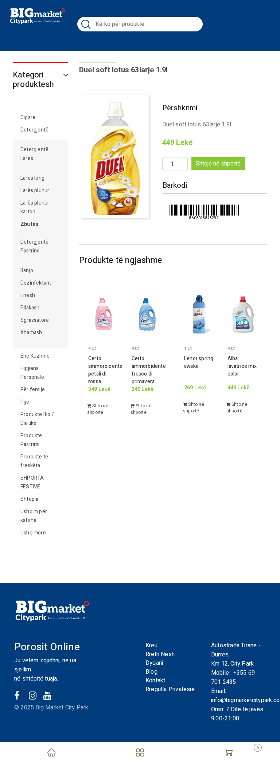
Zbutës (29, 224)
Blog (151, 671)
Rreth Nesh (160, 654)
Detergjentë (34, 130)
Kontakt (155, 680)
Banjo (26, 270)
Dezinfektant (35, 283)
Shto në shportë (97, 409)
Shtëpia (29, 499)
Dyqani (154, 663)
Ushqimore (33, 533)
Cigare (27, 117)
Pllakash (30, 308)
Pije (24, 402)
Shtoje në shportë (218, 163)
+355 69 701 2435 (233, 677)
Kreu (151, 645)
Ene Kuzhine (35, 356)
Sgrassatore (34, 320)
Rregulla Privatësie (170, 689)
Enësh (27, 295)
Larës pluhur (34, 190)
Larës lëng (32, 178)
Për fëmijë (32, 389)
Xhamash (31, 332)
